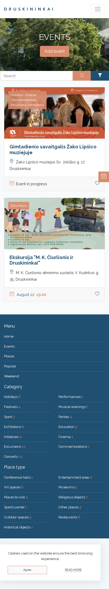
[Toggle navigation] (98, 9)
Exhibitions (14, 427)
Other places (69, 507)
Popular (10, 366)
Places (9, 356)
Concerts (13, 457)
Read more (73, 570)
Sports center (15, 507)
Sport (9, 417)
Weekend (11, 376)
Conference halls (18, 477)
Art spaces (14, 487)
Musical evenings (73, 407)
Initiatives (12, 437)
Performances (70, 397)
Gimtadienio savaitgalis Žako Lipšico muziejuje (53, 149)
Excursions (14, 447)
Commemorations (73, 447)
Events (9, 346)
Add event (54, 51)
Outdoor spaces (17, 517)
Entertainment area (75, 477)
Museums (67, 487)
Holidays (12, 397)
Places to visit (16, 497)
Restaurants (69, 517)
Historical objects (18, 527)
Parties (65, 417)
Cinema (65, 437)
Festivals (12, 407)
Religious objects (73, 497)
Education (67, 427)
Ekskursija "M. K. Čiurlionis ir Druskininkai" (41, 260)
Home (8, 336)
